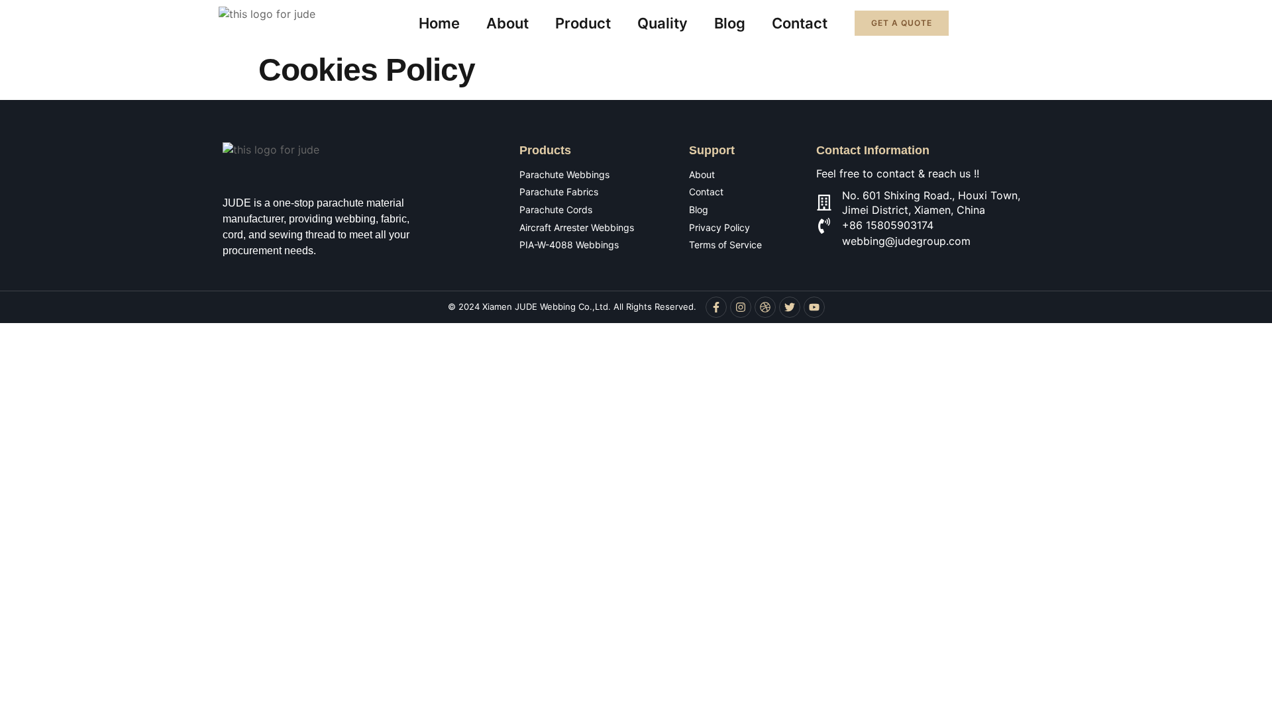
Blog (729, 23)
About (507, 23)
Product (583, 23)
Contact (799, 23)
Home (439, 23)
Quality (662, 23)
